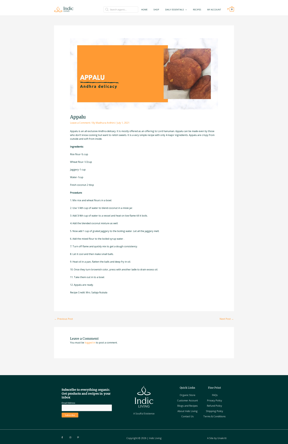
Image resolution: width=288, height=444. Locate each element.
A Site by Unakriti (216, 438)
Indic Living (155, 438)
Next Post (227, 319)
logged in (90, 342)
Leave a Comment (80, 122)
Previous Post (63, 319)
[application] (185, 9)
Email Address (68, 403)
